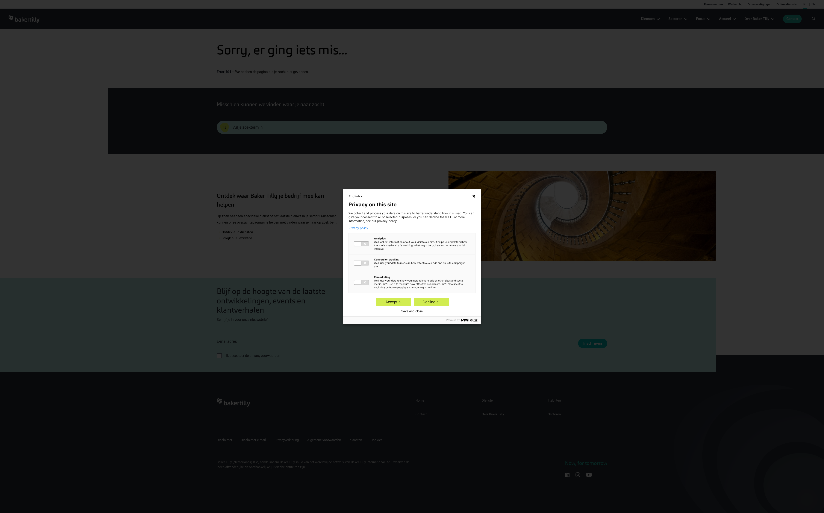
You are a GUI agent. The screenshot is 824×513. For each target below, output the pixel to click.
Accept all (393, 302)
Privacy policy (358, 228)
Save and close (412, 311)
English (354, 196)
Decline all (431, 302)
